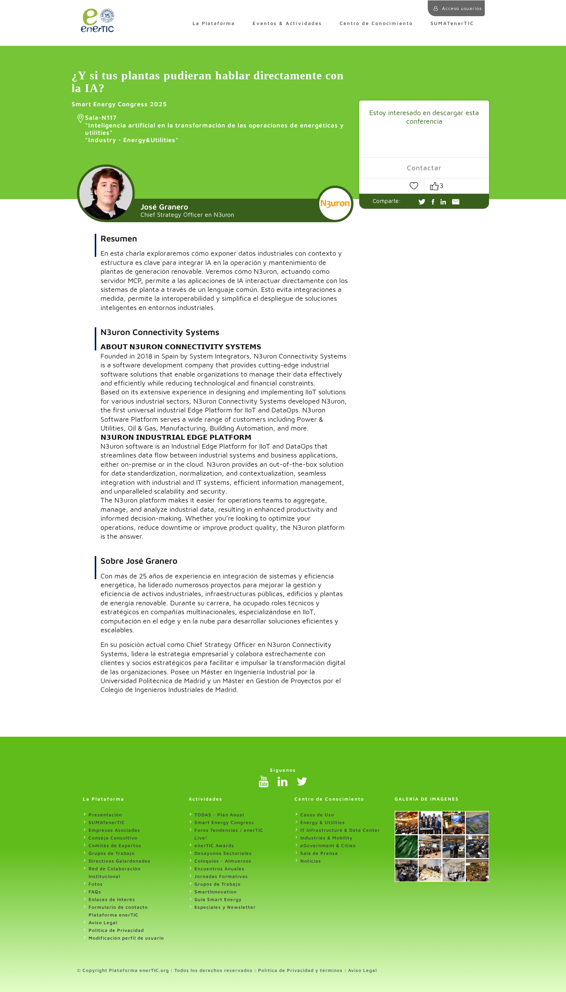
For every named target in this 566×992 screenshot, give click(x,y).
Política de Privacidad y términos (300, 970)
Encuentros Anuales (219, 868)
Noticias (310, 861)
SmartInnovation (215, 892)
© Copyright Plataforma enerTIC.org (123, 970)
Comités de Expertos (115, 845)
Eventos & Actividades (287, 23)
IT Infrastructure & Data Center (340, 830)
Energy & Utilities (322, 822)
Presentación (105, 815)
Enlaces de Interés (112, 899)
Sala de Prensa (319, 853)
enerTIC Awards (214, 845)
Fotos (96, 884)
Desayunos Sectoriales (223, 853)
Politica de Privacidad (116, 930)
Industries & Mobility (326, 838)
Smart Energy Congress (224, 822)
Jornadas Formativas (221, 876)
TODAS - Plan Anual (219, 815)
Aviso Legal (103, 922)
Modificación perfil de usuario (126, 938)
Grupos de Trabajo (112, 853)
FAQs (95, 892)
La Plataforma (214, 23)
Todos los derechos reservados (213, 970)
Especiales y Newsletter (225, 907)
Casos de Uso (317, 815)
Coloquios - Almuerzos (222, 861)
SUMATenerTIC (452, 23)
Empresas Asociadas (114, 830)
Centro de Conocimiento (376, 23)
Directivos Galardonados (120, 861)
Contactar (424, 167)
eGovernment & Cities (328, 845)
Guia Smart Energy (218, 899)
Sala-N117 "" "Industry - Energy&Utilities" (214, 128)
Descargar (396, 141)
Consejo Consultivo (113, 838)
